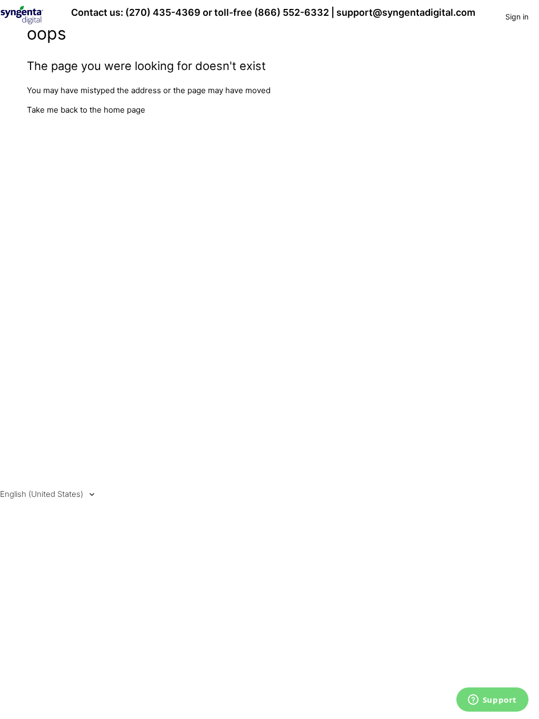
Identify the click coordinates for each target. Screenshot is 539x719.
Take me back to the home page (86, 110)
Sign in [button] (516, 16)
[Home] (22, 22)
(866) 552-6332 (291, 12)
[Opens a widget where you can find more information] (492, 700)
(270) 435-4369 (163, 12)
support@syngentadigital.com (405, 12)
